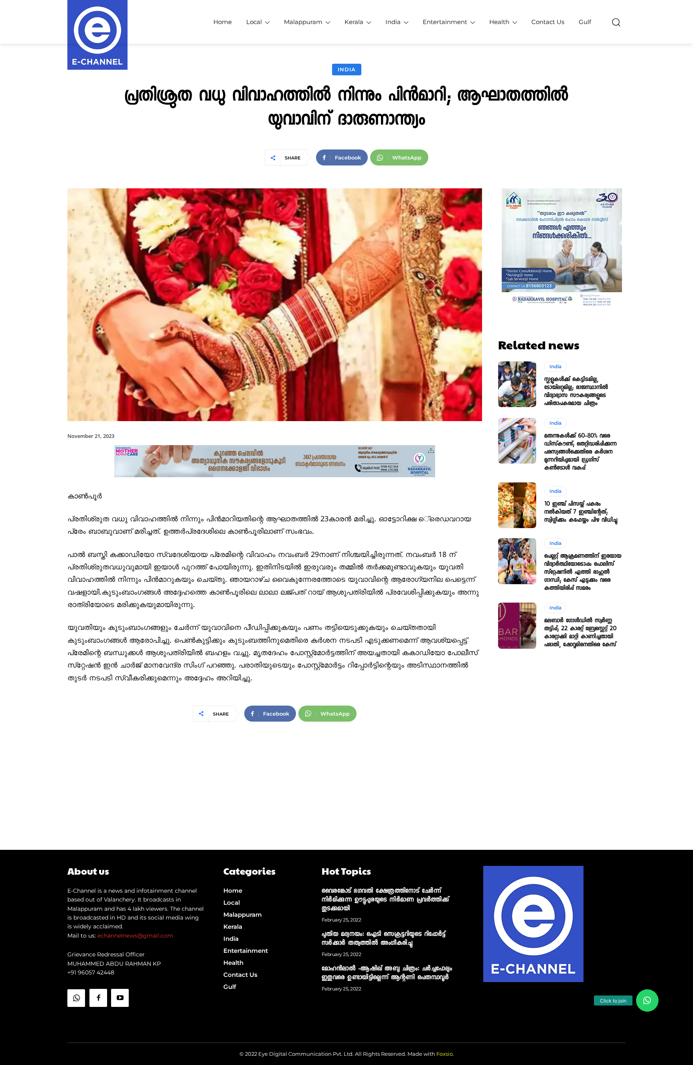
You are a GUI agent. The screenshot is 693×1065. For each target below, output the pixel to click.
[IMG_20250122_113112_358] (274, 483)
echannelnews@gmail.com (135, 935)
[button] (616, 22)
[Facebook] (98, 998)
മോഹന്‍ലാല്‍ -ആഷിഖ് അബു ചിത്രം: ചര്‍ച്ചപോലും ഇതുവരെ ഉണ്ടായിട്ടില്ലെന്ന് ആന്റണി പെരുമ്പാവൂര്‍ (387, 973)
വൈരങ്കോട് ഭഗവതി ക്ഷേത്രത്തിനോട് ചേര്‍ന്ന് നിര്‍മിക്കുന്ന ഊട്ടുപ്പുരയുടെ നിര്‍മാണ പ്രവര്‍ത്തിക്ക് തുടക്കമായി (385, 900)
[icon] (76, 1018)
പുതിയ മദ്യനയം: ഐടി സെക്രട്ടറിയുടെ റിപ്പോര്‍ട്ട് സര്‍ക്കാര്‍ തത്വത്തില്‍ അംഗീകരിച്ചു (384, 939)
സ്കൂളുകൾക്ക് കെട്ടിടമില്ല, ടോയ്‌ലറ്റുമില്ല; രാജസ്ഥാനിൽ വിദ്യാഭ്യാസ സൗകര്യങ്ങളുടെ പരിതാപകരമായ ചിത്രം (576, 392)
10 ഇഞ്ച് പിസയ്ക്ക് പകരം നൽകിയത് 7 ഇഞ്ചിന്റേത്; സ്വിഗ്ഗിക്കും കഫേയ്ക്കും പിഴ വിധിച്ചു (580, 512)
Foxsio (444, 1054)
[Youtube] (120, 998)
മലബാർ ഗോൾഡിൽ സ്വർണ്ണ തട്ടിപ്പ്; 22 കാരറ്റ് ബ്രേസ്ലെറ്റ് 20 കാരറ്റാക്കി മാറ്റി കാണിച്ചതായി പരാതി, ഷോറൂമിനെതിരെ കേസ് (580, 633)
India (347, 69)
